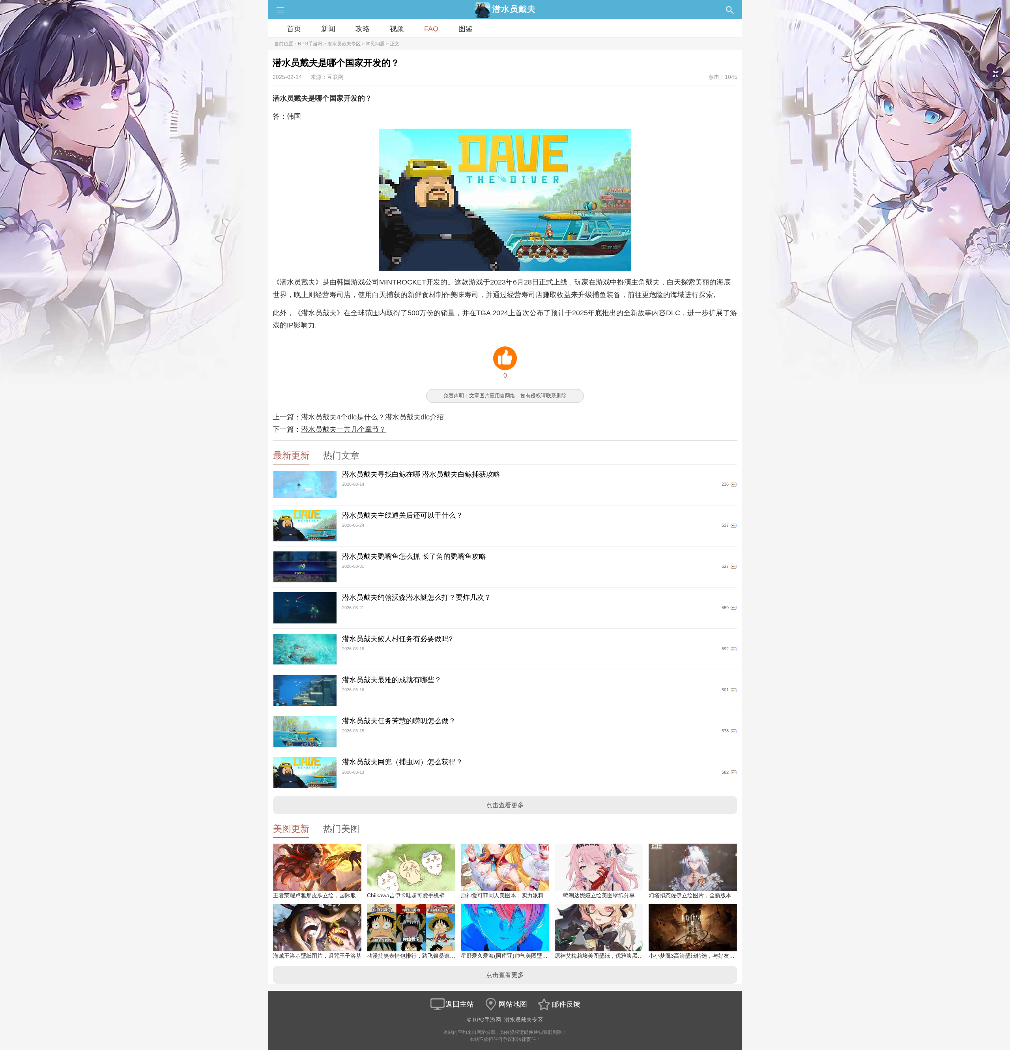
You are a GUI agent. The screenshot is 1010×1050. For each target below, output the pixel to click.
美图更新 (291, 829)
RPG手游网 (310, 44)
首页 (294, 29)
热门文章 (341, 455)
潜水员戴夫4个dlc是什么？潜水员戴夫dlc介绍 (372, 417)
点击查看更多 (505, 805)
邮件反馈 (566, 1004)
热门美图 (341, 829)
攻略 (362, 29)
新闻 (328, 29)
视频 (397, 29)
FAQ (431, 29)
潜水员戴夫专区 (344, 44)
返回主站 (459, 1004)
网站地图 (513, 1004)
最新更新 (291, 455)
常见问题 (375, 44)
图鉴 (465, 29)
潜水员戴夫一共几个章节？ (343, 429)
